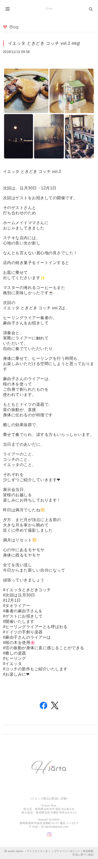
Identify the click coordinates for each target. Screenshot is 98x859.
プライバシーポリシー (67, 851)
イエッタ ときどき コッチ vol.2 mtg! (44, 43)
